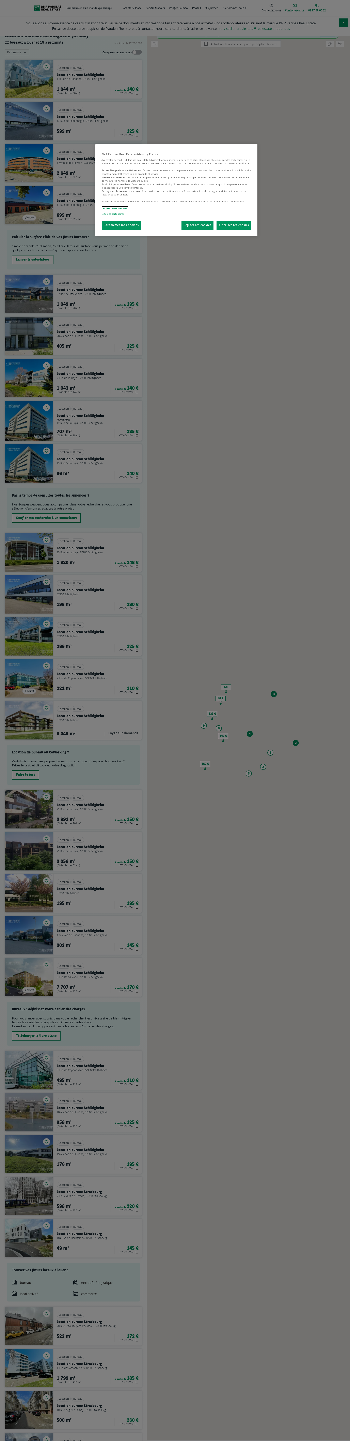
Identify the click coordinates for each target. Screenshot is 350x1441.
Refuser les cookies (197, 225)
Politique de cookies (114, 208)
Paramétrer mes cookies (121, 225)
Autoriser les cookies (234, 225)
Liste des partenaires (112, 213)
